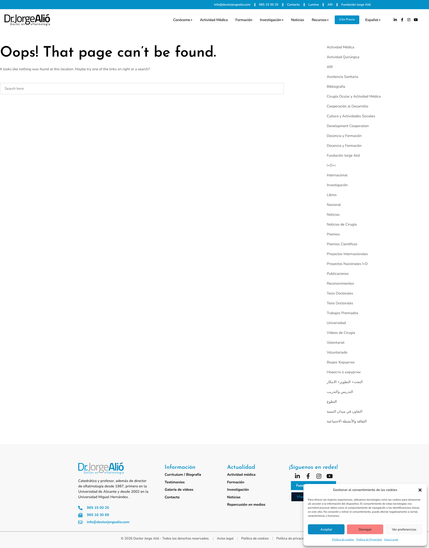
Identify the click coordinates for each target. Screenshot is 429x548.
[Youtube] (416, 20)
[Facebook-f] (402, 20)
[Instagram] (409, 20)
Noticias (297, 19)
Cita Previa (347, 19)
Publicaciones (338, 273)
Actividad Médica (340, 47)
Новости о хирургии (343, 372)
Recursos (319, 19)
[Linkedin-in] (395, 20)
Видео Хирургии (340, 362)
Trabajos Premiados (342, 313)
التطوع (332, 401)
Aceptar (326, 529)
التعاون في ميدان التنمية (344, 411)
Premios (333, 234)
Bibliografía (336, 86)
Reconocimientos (340, 283)
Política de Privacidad (369, 540)
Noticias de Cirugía (342, 224)
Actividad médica (214, 19)
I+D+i (331, 165)
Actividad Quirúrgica (343, 57)
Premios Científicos (342, 244)
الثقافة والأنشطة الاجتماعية (347, 421)
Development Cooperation (348, 126)
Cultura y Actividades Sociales (351, 116)
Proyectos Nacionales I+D (347, 263)
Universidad (336, 322)
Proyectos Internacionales (347, 254)
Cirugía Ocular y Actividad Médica (354, 96)
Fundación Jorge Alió (343, 155)
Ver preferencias (404, 529)
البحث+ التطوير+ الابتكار (345, 382)
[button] (420, 490)
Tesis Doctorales (340, 293)
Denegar (365, 529)
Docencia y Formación (344, 135)
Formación (244, 19)
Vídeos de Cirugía (341, 332)
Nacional (334, 204)
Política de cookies (343, 540)
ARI (329, 66)
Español (371, 19)
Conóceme (181, 19)
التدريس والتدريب (340, 391)
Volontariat (335, 342)
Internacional (337, 175)
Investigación (270, 19)
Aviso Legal (391, 540)
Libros (331, 194)
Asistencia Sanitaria (342, 76)
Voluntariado (337, 352)
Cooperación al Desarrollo (347, 106)
